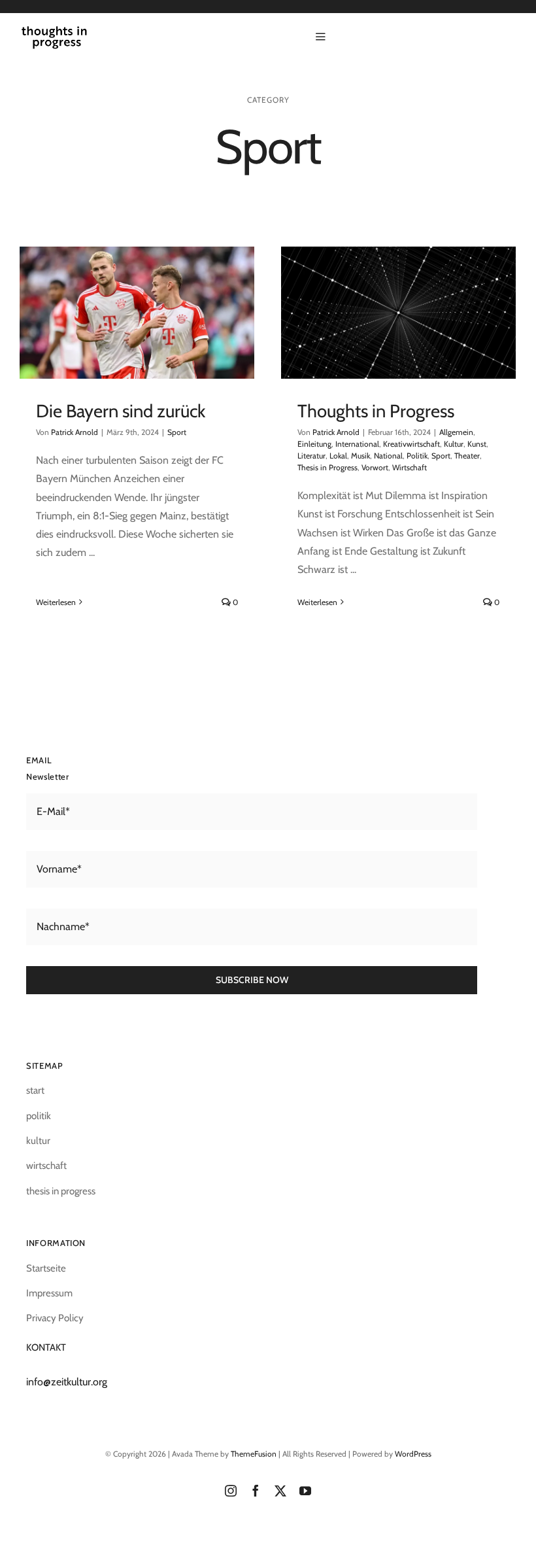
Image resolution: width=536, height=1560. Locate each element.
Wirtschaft (409, 467)
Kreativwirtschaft (411, 444)
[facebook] (255, 1491)
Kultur (453, 444)
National (388, 455)
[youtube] (305, 1491)
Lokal (338, 455)
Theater (467, 455)
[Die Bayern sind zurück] (137, 313)
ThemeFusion (253, 1454)
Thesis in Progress (327, 467)
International (357, 444)
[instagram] (231, 1491)
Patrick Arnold (74, 432)
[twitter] (280, 1491)
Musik (360, 455)
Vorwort (374, 467)
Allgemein (456, 432)
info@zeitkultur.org (66, 1382)
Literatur (311, 455)
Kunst (476, 444)
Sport (176, 432)
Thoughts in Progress (375, 411)
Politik (417, 455)
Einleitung (314, 444)
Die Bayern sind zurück (120, 411)
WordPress (413, 1454)
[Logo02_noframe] (54, 31)
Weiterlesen (56, 602)
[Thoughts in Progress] (398, 313)
